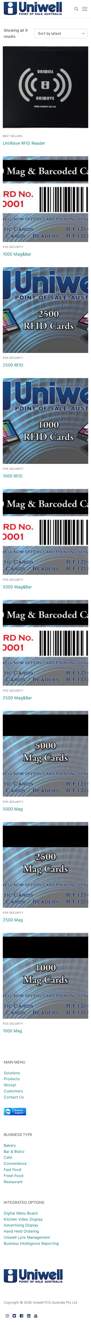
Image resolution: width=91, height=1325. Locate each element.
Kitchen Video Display (23, 1219)
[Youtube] (35, 1315)
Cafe (8, 1157)
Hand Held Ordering (21, 1231)
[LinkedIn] (28, 1315)
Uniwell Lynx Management (27, 1237)
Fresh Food (13, 1175)
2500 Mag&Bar (17, 697)
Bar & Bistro (14, 1151)
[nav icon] (84, 9)
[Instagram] (7, 1315)
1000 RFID (13, 475)
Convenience (15, 1163)
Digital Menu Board (21, 1213)
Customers (13, 1091)
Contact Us (14, 1097)
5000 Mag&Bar (17, 586)
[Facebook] (21, 1315)
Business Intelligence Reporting (31, 1243)
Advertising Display (21, 1225)
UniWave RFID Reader (24, 143)
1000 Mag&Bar (17, 254)
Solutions (12, 1073)
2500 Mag (13, 919)
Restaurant (13, 1181)
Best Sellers (12, 136)
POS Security (13, 247)
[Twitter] (14, 1315)
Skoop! (10, 1085)
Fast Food (12, 1169)
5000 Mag (13, 808)
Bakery (10, 1145)
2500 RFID (13, 365)
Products (12, 1078)
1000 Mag (12, 1030)
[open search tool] (76, 9)
